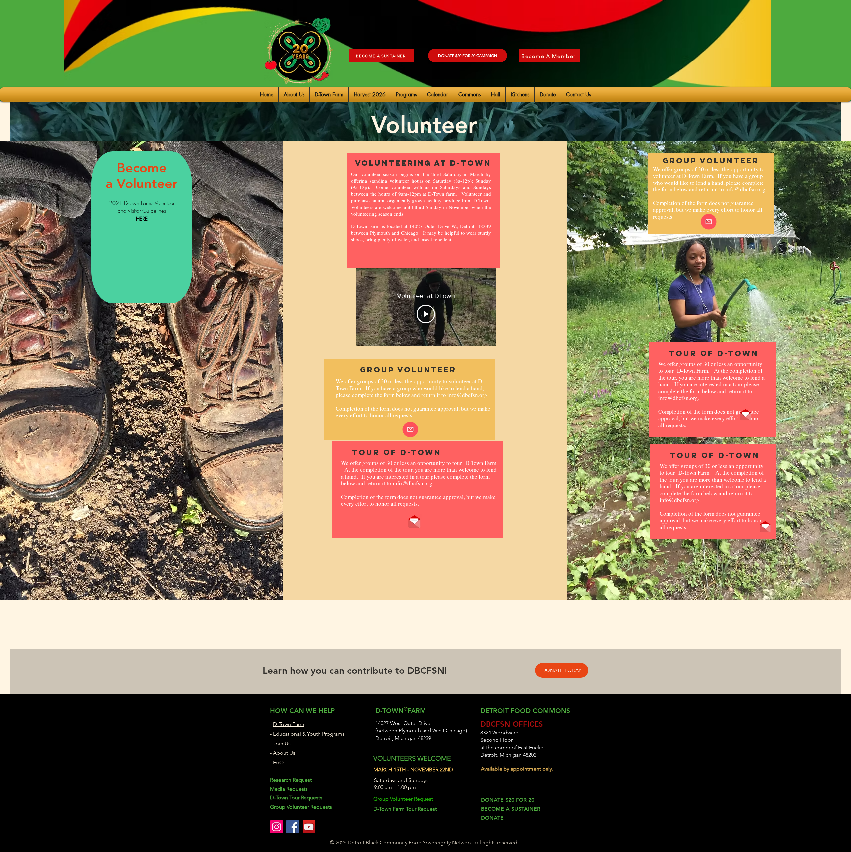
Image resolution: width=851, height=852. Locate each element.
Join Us (282, 743)
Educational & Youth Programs (309, 734)
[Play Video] (426, 314)
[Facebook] (292, 826)
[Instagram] (276, 826)
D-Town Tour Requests (296, 797)
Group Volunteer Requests (301, 807)
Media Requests (289, 789)
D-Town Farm (288, 724)
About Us (284, 753)
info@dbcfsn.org (467, 395)
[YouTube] (309, 826)
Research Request (291, 780)
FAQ (278, 762)
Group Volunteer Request (403, 799)
